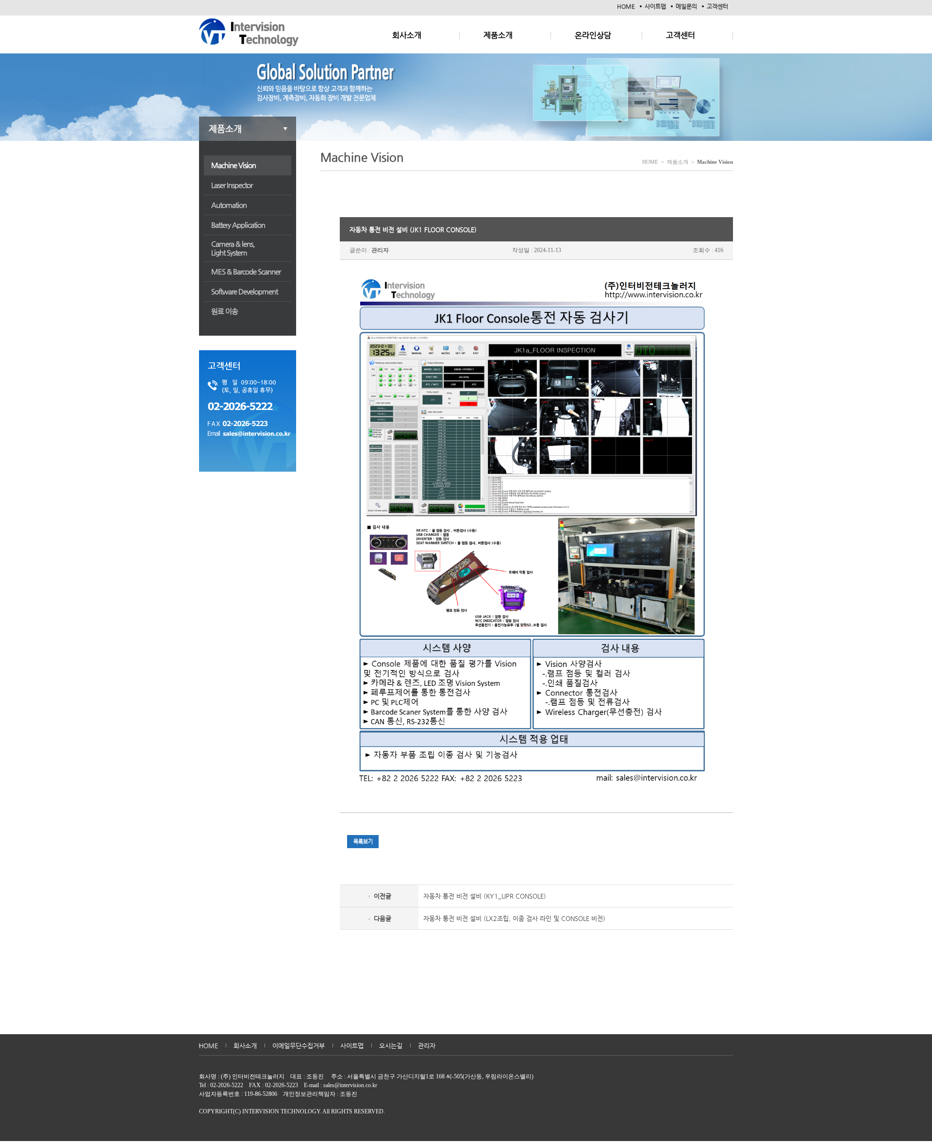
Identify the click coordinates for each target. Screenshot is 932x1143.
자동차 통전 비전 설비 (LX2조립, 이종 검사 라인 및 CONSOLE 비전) (514, 918)
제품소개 (498, 35)
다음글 (382, 918)
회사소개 (406, 35)
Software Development (244, 291)
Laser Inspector (231, 185)
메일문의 (686, 6)
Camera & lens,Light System (233, 247)
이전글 (382, 896)
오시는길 (390, 1045)
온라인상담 (593, 35)
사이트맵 (655, 6)
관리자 (426, 1045)
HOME (626, 6)
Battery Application (238, 225)
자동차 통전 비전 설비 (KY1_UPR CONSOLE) (484, 896)
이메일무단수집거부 (298, 1045)
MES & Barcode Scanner (246, 271)
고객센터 (717, 6)
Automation (229, 205)
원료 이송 (224, 311)
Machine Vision (233, 165)
